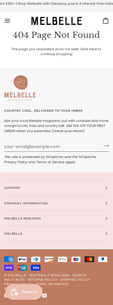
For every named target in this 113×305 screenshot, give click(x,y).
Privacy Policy (15, 162)
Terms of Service (50, 162)
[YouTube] (44, 295)
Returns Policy (42, 279)
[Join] (104, 146)
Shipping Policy (75, 279)
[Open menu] (12, 20)
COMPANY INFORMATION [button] (26, 203)
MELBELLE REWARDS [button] (22, 218)
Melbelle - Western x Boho (34, 275)
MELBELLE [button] (13, 233)
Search (79, 275)
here (93, 49)
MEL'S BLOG (14, 279)
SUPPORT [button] (12, 188)
